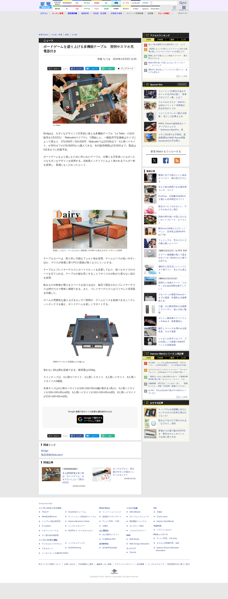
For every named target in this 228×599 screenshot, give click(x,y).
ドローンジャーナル (50, 531)
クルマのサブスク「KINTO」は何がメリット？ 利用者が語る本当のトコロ (172, 105)
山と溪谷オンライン (110, 534)
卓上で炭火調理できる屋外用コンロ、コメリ (167, 44)
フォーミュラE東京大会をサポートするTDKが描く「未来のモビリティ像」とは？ (172, 94)
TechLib (133, 552)
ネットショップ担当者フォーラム (82, 517)
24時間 (160, 40)
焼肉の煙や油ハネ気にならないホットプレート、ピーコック (172, 219)
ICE (155, 508)
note (110, 69)
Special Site (156, 84)
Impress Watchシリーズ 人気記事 (167, 353)
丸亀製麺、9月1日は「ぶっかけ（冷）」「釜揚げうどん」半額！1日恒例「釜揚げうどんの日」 (168, 386)
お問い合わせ (69, 564)
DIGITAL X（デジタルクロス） (81, 531)
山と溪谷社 (104, 531)
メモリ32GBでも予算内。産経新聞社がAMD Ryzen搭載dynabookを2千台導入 (172, 137)
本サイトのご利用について (49, 564)
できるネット (47, 548)
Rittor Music (104, 508)
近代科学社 (104, 544)
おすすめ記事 (156, 403)
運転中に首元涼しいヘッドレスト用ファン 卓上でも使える (172, 269)
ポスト (56, 69)
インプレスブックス (76, 543)
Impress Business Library (78, 521)
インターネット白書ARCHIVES (55, 553)
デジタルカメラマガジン (52, 544)
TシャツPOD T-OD (110, 521)
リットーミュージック (111, 512)
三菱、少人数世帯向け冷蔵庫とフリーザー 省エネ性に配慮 (172, 309)
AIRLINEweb (135, 512)
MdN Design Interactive (139, 544)
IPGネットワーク (161, 534)
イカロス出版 (132, 508)
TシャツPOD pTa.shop (167, 538)
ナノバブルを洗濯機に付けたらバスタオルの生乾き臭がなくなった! (172, 412)
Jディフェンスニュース (139, 517)
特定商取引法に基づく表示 (178, 564)
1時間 (148, 40)
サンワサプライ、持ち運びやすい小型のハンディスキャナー (123, 471)
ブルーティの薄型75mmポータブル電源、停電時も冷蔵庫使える (172, 297)
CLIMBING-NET (109, 539)
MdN (128, 535)
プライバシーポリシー (124, 564)
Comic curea (162, 517)
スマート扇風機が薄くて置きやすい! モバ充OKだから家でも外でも (172, 257)
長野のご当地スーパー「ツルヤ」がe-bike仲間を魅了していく (172, 285)
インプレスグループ (155, 564)
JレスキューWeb (137, 526)
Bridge (44, 450)
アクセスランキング (160, 35)
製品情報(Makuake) (52, 454)
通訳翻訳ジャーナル (138, 521)
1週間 (171, 40)
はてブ (94, 69)
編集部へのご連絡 (104, 564)
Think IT (45, 512)
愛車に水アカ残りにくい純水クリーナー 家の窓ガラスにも (172, 178)
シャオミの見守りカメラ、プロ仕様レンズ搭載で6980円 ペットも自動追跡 (172, 341)
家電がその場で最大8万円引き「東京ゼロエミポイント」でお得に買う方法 (172, 433)
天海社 (159, 512)
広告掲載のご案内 (85, 564)
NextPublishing (74, 548)
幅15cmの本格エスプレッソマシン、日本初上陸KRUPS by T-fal (172, 231)
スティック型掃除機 (134, 13)
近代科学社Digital (109, 548)
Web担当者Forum (49, 517)
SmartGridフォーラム (77, 512)
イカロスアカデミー (138, 531)
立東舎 (105, 526)
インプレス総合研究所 (51, 521)
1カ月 (183, 40)
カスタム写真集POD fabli (168, 543)
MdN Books (134, 539)
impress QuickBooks (165, 521)
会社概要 (140, 564)
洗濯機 (150, 13)
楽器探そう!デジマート (111, 517)
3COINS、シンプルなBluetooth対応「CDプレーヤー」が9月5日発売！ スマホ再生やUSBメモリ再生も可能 (168, 365)
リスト (65, 69)
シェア (78, 69)
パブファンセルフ (164, 530)
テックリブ (131, 548)
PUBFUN (157, 526)
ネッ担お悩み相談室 (50, 535)
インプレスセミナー (76, 526)
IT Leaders (46, 526)
